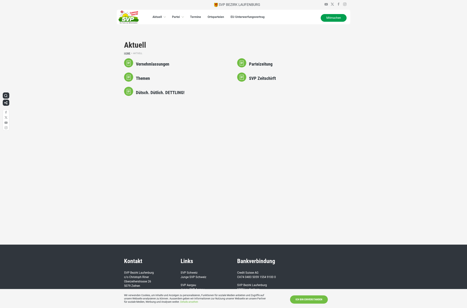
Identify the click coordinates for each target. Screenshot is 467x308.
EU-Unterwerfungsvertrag (248, 17)
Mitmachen (333, 18)
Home (127, 53)
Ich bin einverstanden (309, 299)
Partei (176, 17)
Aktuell (157, 17)
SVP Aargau (188, 285)
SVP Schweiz (189, 272)
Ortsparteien (216, 17)
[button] (6, 95)
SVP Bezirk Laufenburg (239, 5)
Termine (195, 17)
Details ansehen (189, 301)
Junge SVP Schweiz (193, 277)
